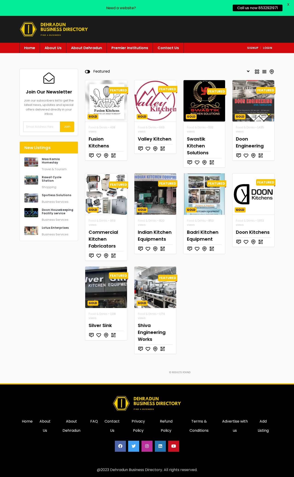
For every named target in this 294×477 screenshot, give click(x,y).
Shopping (49, 187)
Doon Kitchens (253, 232)
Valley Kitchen (154, 139)
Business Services (55, 202)
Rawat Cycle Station (51, 179)
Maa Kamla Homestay (51, 160)
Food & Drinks (98, 127)
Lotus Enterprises (55, 228)
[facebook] (120, 446)
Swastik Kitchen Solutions (198, 146)
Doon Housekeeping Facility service (57, 211)
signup (252, 48)
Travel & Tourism (54, 169)
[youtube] (173, 446)
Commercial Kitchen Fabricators (103, 239)
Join (67, 126)
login (267, 48)
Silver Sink (100, 325)
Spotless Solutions (56, 195)
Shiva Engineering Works (152, 332)
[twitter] (133, 446)
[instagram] (147, 446)
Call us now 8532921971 (257, 8)
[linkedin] (160, 446)
